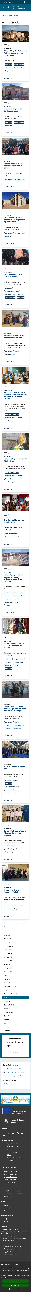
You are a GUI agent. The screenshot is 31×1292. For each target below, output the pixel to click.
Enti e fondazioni (12, 1152)
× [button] (29, 1263)
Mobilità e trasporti (9, 1182)
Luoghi (6, 1219)
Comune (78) (8, 953)
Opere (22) (7, 983)
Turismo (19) (7, 1023)
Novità (10, 15)
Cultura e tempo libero (10, 1174)
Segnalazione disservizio (11, 1249)
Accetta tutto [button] (15, 1281)
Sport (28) (7, 1016)
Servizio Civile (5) (9, 1005)
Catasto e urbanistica (10, 1180)
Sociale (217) (8, 1009)
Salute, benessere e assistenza (13, 1194)
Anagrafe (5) (7, 942)
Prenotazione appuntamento (12, 1246)
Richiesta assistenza (10, 1254)
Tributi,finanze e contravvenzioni (13, 1191)
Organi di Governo (12, 1144)
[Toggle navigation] (3, 7)
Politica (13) (7, 990)
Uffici (8, 1149)
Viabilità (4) (7, 1031)
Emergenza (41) (8, 968)
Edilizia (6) (7, 964)
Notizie (9, 45)
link (7, 1277)
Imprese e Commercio (10, 1177)
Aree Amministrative (13, 1146)
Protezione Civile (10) (10, 994)
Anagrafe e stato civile (10, 1171)
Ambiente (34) (8, 939)
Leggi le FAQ (7, 1252)
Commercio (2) (8, 950)
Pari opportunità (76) (10, 986)
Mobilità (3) (7, 979)
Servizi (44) (7, 1001)
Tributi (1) (7, 1020)
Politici (9, 1155)
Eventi (6, 1221)
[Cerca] (27, 8)
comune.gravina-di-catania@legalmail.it (16, 1238)
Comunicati (7, 1208)
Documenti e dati (12, 1160)
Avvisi (5, 1211)
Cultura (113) (8, 957)
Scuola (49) (7, 997)
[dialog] (15, 1277)
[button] (15, 1289)
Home (4, 15)
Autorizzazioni (8, 1197)
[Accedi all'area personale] (24, 2)
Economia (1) (8, 961)
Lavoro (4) (7, 975)
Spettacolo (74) (8, 1012)
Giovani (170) (8, 972)
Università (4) (8, 1027)
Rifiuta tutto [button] (15, 1285)
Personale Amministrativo (14, 1158)
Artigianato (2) (8, 946)
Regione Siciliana (8, 2)
